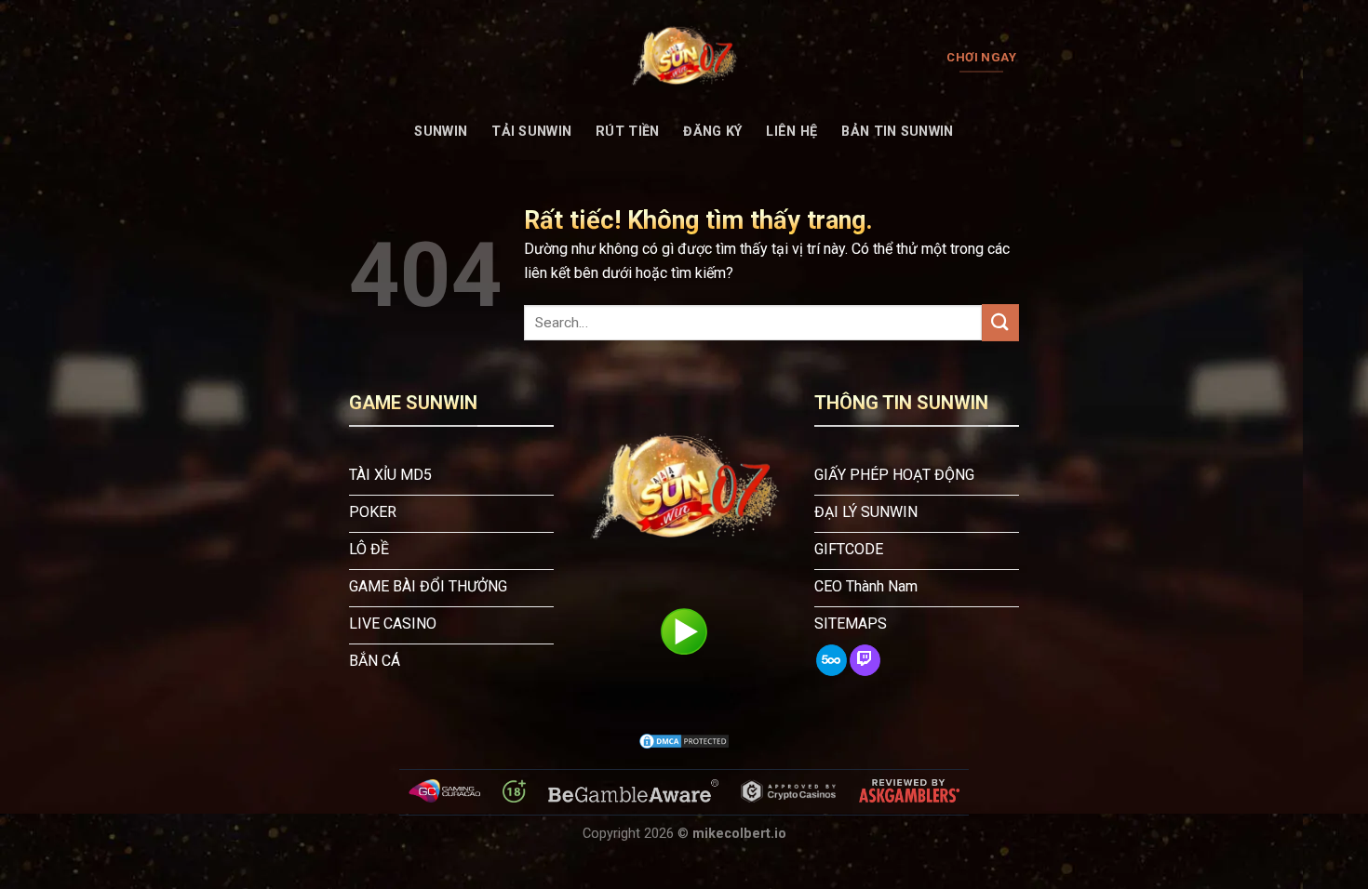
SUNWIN (440, 131)
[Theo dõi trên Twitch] (865, 660)
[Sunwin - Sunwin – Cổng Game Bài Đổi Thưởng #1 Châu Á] (684, 57)
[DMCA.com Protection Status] (683, 741)
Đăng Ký (712, 131)
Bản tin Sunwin (897, 131)
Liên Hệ (791, 131)
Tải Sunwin (531, 131)
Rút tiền (627, 131)
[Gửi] (1000, 322)
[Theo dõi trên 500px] (831, 660)
